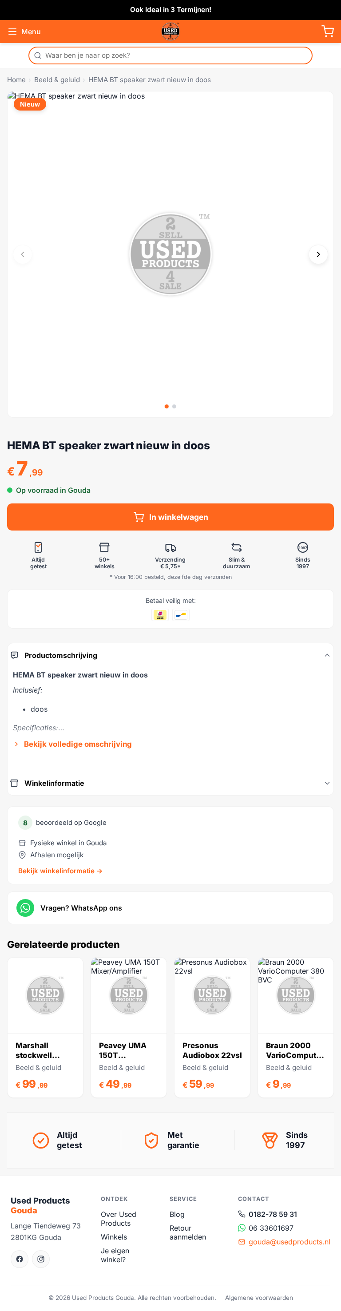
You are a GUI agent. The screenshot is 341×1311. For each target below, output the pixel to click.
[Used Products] (170, 31)
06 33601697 (271, 1228)
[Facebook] (19, 1259)
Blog (177, 1214)
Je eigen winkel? (115, 1255)
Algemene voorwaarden (259, 1297)
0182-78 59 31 (273, 1214)
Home (16, 79)
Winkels (114, 1236)
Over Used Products (118, 1219)
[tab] (167, 406)
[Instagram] (41, 1259)
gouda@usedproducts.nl (289, 1241)
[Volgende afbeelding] (318, 254)
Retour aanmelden (188, 1232)
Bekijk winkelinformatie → (60, 871)
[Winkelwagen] (327, 31)
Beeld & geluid (57, 79)
